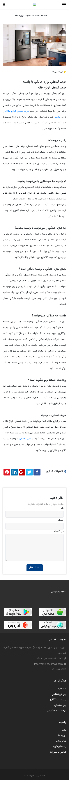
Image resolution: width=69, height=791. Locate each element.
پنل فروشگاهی (59, 694)
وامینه (57, 117)
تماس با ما (61, 741)
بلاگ (63, 730)
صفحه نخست (40, 16)
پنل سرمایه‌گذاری (57, 700)
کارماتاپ (62, 689)
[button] (5, 4)
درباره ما (62, 735)
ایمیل (60, 520)
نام (62, 508)
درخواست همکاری (56, 711)
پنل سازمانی (60, 705)
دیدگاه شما (58, 531)
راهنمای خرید (59, 746)
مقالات (28, 16)
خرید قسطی (25, 439)
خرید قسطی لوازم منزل (17, 111)
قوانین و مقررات (58, 752)
